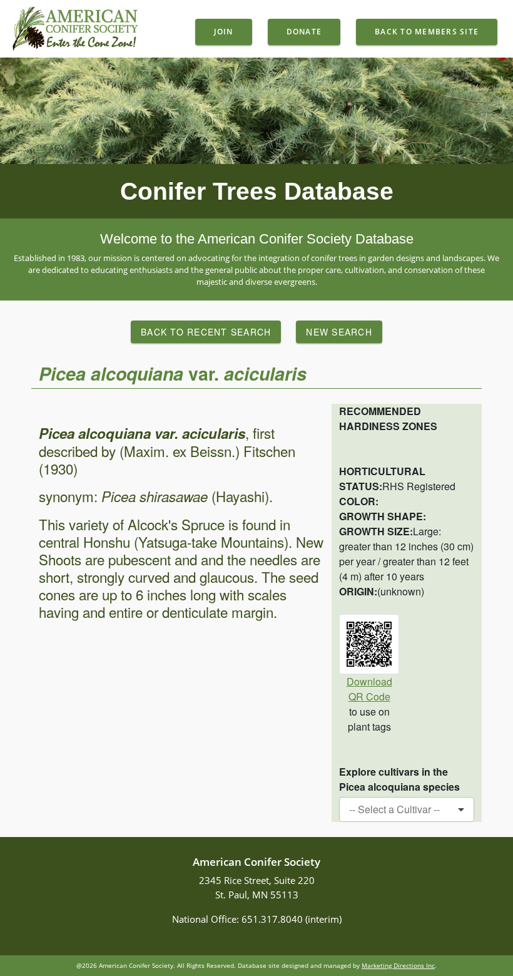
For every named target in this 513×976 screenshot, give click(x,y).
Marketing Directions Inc (398, 965)
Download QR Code (369, 689)
